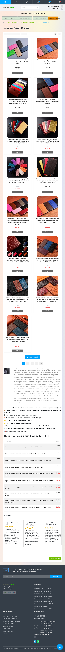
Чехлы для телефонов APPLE (43, 591)
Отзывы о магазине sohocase (53, 648)
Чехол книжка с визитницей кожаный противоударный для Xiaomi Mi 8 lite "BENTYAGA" (17, 101)
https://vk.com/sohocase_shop (62, 6)
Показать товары (53, 18)
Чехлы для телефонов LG (41, 606)
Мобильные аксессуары (10, 618)
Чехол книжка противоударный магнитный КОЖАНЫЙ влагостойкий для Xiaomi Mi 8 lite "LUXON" (17, 180)
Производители (8, 631)
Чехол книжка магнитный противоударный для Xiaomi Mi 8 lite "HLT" (17, 61)
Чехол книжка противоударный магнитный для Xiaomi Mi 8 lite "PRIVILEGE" (47, 61)
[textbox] (24, 18)
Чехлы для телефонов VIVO (42, 588)
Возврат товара (8, 626)
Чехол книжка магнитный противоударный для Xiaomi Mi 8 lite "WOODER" (47, 101)
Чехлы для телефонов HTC (42, 599)
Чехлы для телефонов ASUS (42, 594)
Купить (18, 73)
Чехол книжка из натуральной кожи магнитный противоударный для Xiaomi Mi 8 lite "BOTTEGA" (47, 220)
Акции (5, 634)
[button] (27, 2)
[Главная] (4, 22)
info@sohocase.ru (39, 618)
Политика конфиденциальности (38, 648)
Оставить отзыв (55, 558)
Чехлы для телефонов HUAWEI (43, 601)
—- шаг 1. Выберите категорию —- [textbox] (10, 18)
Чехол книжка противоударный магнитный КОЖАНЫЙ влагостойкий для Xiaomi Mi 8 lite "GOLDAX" (47, 141)
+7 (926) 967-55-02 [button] (40, 616)
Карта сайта (6, 628)
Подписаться (56, 576)
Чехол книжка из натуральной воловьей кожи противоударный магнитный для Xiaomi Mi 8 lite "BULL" (17, 260)
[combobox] (9, 18)
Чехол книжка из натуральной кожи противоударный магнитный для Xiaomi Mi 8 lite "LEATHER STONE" (47, 299)
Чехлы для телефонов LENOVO (43, 604)
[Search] (37, 7)
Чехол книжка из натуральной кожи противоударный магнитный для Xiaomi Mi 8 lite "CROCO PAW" (17, 299)
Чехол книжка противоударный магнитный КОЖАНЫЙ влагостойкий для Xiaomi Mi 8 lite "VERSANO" (17, 141)
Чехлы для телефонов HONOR (43, 596)
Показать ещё (33, 357)
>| (41, 363)
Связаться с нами (8, 623)
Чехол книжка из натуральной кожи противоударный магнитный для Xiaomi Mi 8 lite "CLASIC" (47, 180)
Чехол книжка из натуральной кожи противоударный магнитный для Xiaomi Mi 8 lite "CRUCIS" (47, 260)
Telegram (35, 641)
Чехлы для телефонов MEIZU (43, 609)
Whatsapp (38, 641)
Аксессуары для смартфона (11, 621)
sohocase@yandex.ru (54, 6)
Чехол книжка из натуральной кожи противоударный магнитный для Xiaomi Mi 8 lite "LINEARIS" (17, 339)
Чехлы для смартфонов (10, 616)
